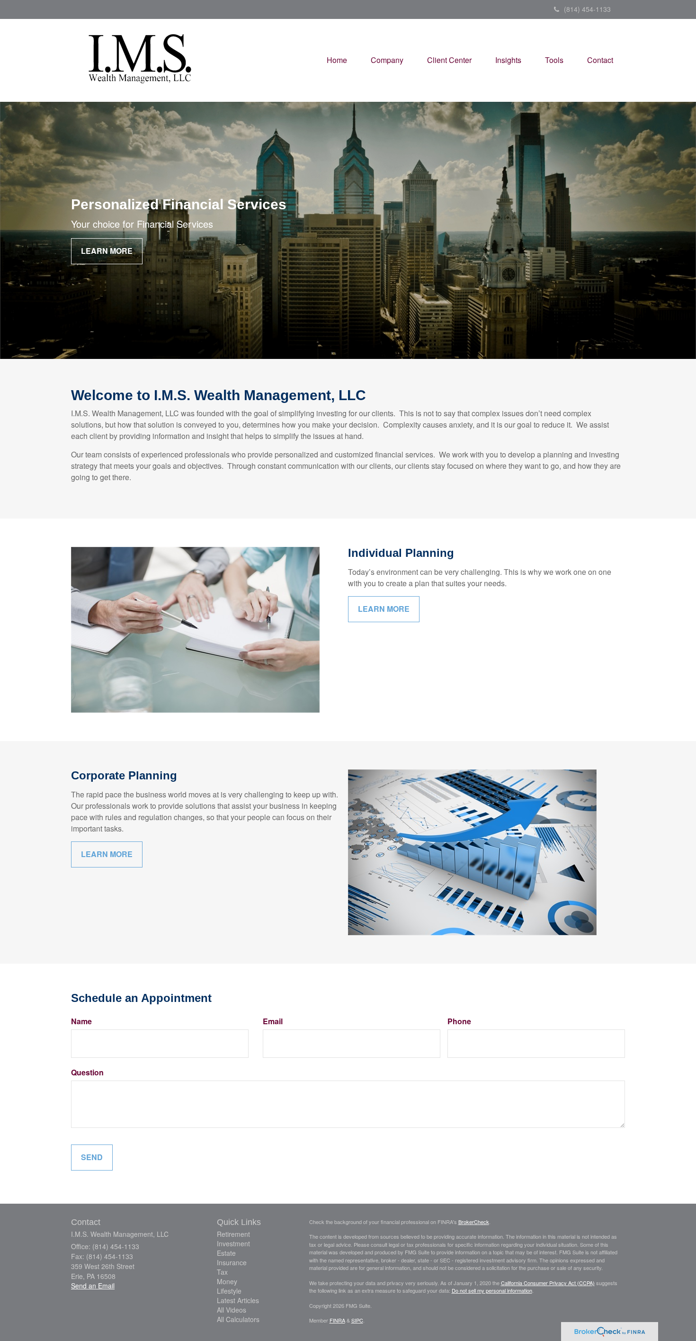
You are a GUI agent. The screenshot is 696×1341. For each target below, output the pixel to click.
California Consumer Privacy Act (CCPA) (548, 1283)
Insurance (232, 1262)
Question (87, 1072)
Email (273, 1021)
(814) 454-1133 (587, 9)
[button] (387, 60)
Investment (233, 1243)
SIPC (357, 1320)
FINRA (337, 1320)
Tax (222, 1272)
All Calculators (238, 1319)
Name (81, 1021)
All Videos (231, 1309)
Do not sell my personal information (492, 1290)
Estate (226, 1253)
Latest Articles (238, 1300)
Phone (459, 1021)
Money (227, 1281)
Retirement (233, 1234)
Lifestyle (229, 1291)
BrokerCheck (473, 1221)
